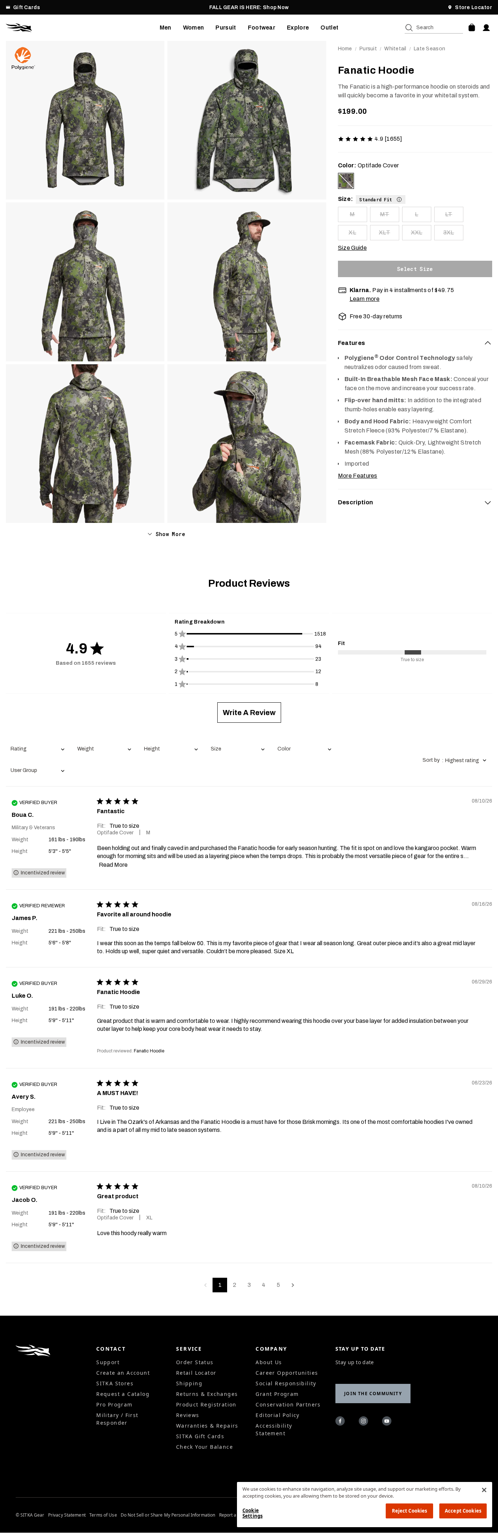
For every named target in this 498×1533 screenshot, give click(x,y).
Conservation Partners (288, 1404)
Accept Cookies (463, 1510)
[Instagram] (364, 1422)
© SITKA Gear (30, 1515)
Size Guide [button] (352, 248)
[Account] (486, 28)
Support (108, 1362)
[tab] (415, 343)
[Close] (484, 1490)
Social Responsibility (286, 1383)
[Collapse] (487, 343)
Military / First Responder (117, 1419)
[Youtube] (388, 1422)
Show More (170, 534)
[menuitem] (165, 28)
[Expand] (487, 502)
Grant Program (277, 1393)
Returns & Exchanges (207, 1393)
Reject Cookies (409, 1510)
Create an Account (123, 1372)
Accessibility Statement (274, 1429)
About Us (269, 1362)
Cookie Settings (252, 1513)
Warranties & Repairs (207, 1425)
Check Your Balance (204, 1446)
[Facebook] (341, 1422)
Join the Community (373, 1393)
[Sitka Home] (83, 27)
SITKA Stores (114, 1383)
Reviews (187, 1415)
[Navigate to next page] (292, 1285)
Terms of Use (103, 1515)
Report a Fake (233, 1515)
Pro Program (114, 1404)
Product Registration (206, 1404)
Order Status (195, 1362)
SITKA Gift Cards (200, 1436)
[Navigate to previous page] (205, 1285)
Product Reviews (249, 583)
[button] (380, 199)
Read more (113, 865)
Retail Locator (196, 1372)
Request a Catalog (122, 1393)
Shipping (189, 1383)
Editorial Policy (277, 1415)
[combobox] (37, 749)
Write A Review (249, 713)
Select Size (415, 268)
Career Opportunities (287, 1372)
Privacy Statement (67, 1515)
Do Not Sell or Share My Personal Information (168, 1515)
